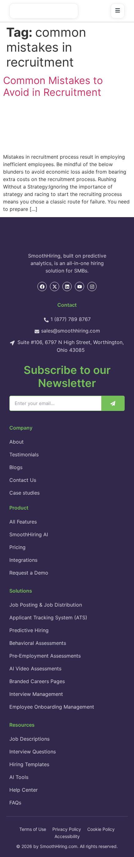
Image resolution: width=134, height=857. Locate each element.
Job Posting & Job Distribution (45, 605)
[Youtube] (79, 286)
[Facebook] (42, 286)
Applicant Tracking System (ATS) (48, 617)
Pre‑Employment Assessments (45, 656)
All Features (23, 522)
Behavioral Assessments (37, 643)
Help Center (23, 790)
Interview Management (36, 694)
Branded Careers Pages (37, 681)
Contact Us (22, 480)
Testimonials (24, 454)
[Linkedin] (67, 286)
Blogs (15, 467)
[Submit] (112, 403)
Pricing (17, 547)
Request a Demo (28, 573)
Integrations (23, 560)
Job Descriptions (29, 739)
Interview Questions (32, 751)
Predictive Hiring (29, 630)
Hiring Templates (29, 764)
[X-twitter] (54, 286)
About (16, 442)
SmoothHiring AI (28, 534)
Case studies (24, 493)
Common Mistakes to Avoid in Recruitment (53, 86)
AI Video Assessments (35, 668)
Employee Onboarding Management (51, 707)
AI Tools (18, 777)
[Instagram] (92, 286)
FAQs (15, 802)
